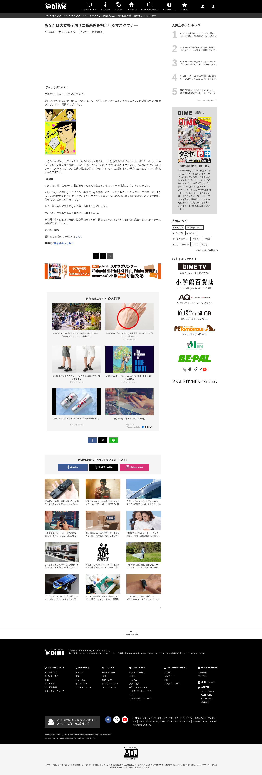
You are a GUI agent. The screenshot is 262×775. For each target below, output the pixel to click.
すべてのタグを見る (205, 250)
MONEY (110, 667)
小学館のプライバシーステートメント (175, 721)
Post (102, 440)
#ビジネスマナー (181, 238)
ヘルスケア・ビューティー (141, 691)
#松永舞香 (97, 31)
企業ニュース (208, 682)
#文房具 (197, 238)
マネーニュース (109, 687)
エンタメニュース (172, 683)
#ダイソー (191, 233)
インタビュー (81, 683)
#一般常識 (178, 227)
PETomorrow (207, 698)
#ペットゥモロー (181, 244)
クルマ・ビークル (137, 672)
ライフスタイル (60, 15)
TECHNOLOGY (56, 667)
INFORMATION (209, 667)
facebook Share (92, 440)
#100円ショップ (194, 227)
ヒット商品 (80, 680)
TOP (47, 15)
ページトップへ (131, 634)
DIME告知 (202, 672)
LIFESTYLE (139, 667)
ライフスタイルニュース (83, 15)
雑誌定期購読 (151, 721)
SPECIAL (206, 687)
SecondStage (207, 691)
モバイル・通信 (51, 676)
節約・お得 (107, 680)
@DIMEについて (139, 718)
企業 (77, 676)
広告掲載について (200, 721)
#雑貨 (207, 238)
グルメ (132, 676)
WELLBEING (206, 695)
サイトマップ (154, 718)
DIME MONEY (108, 672)
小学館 (141, 721)
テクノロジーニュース (54, 691)
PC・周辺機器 (51, 687)
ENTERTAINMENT (177, 667)
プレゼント (203, 676)
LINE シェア (113, 440)
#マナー (85, 31)
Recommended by (134, 427)
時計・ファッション (138, 687)
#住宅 (204, 244)
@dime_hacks (136, 467)
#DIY (195, 244)
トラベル (133, 680)
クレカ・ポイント (110, 683)
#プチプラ (178, 233)
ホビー (167, 680)
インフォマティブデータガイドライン (177, 718)
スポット (168, 672)
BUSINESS (83, 667)
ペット (132, 695)
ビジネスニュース (83, 687)
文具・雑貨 (134, 683)
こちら (78, 236)
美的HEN (205, 702)
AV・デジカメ (51, 672)
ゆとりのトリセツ (64, 243)
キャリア (79, 672)
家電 (47, 680)
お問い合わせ (200, 718)
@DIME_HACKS (106, 467)
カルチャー (169, 676)
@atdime (74, 467)
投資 (104, 676)
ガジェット (49, 683)
